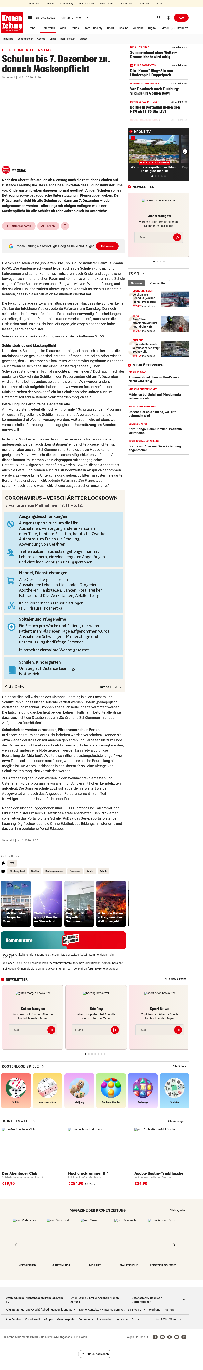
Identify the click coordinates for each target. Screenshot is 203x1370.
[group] (16, 904)
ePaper (50, 3)
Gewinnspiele (86, 3)
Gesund (123, 28)
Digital (152, 28)
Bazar (159, 3)
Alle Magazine (177, 1210)
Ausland (138, 28)
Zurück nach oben (95, 1354)
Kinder (90, 871)
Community (66, 3)
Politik (75, 28)
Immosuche (127, 3)
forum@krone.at (98, 968)
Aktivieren (107, 246)
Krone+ (32, 28)
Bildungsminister (54, 871)
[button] (172, 28)
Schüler (35, 871)
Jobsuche (145, 3)
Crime (53, 38)
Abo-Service (13, 1319)
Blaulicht (8, 38)
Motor (165, 28)
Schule (103, 871)
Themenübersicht (111, 963)
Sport (110, 28)
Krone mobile (107, 3)
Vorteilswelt (34, 3)
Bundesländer (25, 38)
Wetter (83, 38)
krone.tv (182, 28)
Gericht (41, 38)
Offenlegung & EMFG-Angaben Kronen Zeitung (94, 1299)
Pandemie (75, 871)
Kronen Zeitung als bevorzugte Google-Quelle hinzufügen (64, 246)
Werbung (154, 1309)
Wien (63, 28)
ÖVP (12, 863)
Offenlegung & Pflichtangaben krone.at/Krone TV (35, 1299)
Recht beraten (67, 38)
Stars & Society (93, 28)
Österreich (48, 28)
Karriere (169, 1309)
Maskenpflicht (17, 871)
